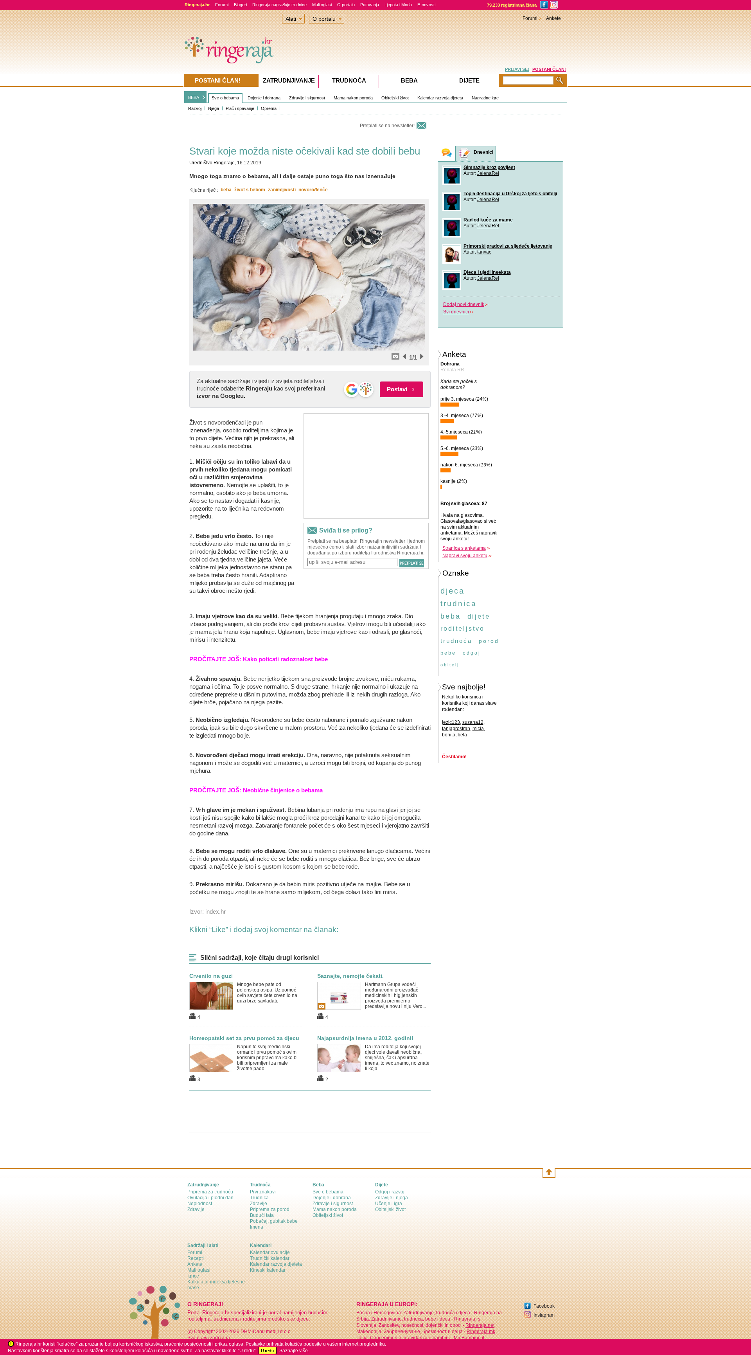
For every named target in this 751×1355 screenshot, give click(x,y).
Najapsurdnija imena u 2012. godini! (365, 1038)
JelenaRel (488, 173)
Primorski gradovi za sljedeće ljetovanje (508, 246)
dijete (478, 616)
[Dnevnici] (465, 154)
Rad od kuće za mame (488, 220)
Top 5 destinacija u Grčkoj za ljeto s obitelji (510, 193)
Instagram (544, 1315)
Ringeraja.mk (481, 1331)
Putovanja (369, 4)
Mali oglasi (322, 4)
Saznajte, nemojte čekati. (350, 976)
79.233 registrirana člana (512, 5)
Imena (256, 1227)
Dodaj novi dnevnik (463, 304)
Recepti (195, 1258)
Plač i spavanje (240, 108)
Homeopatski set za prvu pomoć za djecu (244, 1038)
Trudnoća (349, 80)
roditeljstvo (462, 628)
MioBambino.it (469, 1338)
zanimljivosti (282, 190)
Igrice (193, 1276)
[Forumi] (447, 154)
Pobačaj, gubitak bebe (274, 1221)
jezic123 (451, 722)
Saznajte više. (294, 1350)
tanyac (484, 252)
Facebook (544, 1306)
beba (226, 190)
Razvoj (194, 108)
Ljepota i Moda (398, 4)
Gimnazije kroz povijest (489, 167)
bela (462, 735)
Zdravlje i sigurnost (307, 97)
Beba (409, 80)
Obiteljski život (395, 97)
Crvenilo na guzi (211, 976)
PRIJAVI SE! (517, 69)
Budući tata (262, 1215)
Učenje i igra (388, 1203)
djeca (452, 591)
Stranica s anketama (464, 548)
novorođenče (313, 190)
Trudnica (259, 1197)
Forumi (221, 4)
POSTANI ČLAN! (549, 69)
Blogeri (240, 4)
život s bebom (249, 190)
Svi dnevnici (456, 312)
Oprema (269, 108)
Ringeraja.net (479, 1325)
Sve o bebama (225, 97)
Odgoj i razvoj (389, 1192)
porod (489, 641)
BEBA (193, 97)
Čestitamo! (454, 756)
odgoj (472, 653)
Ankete (553, 18)
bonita (448, 735)
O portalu (346, 4)
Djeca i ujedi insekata (487, 272)
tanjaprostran (456, 728)
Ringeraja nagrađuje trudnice (279, 4)
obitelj (449, 664)
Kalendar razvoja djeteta (440, 97)
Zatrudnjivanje (289, 80)
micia (478, 728)
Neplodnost (199, 1203)
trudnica (458, 603)
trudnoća (456, 640)
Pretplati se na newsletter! (387, 125)
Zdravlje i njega (391, 1197)
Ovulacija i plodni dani (211, 1197)
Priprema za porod (269, 1209)
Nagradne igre (485, 97)
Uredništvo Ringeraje (212, 163)
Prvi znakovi (263, 1192)
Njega (213, 108)
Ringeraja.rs (467, 1319)
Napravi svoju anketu (464, 555)
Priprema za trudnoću (210, 1192)
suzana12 (472, 722)
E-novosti (426, 4)
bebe (448, 653)
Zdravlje (196, 1209)
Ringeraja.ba (488, 1312)
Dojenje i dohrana (264, 97)
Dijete (469, 80)
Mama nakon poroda (353, 97)
